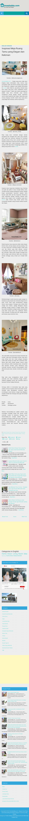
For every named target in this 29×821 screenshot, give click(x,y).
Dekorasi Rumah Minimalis (22, 815)
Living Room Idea (20, 554)
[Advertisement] (14, 30)
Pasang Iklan (5, 796)
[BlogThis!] (4, 442)
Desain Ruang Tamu (7, 432)
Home (14, 516)
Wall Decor (4, 555)
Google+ (5, 439)
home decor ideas (11, 555)
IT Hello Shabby (8, 815)
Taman (3, 635)
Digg (18, 439)
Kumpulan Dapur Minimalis (7, 630)
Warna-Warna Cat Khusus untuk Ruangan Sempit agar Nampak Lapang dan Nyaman (17, 501)
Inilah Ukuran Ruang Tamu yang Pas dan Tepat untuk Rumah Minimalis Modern (17, 449)
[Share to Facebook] (7, 442)
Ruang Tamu (5, 626)
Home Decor (7, 554)
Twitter (19, 437)
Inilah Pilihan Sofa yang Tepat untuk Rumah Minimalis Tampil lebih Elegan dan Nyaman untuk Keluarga (17, 475)
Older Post (24, 516)
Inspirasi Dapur (5, 628)
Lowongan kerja (5, 793)
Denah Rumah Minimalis (7, 614)
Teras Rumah (5, 623)
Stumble (12, 439)
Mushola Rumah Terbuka (7, 647)
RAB (3, 650)
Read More (14, 458)
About (3, 786)
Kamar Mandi (5, 638)
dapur (3, 618)
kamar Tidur (4, 633)
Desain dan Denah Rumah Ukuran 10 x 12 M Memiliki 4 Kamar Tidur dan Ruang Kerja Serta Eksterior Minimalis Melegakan (17, 726)
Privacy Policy (5, 791)
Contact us (4, 789)
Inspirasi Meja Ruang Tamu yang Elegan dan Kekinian (13, 51)
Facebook (12, 437)
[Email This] (3, 442)
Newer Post (5, 516)
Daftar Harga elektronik (7, 645)
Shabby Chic (14, 817)
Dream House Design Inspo (13, 692)
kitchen (19, 555)
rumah (4, 88)
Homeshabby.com (6, 81)
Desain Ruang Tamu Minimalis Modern (13, 433)
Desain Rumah (5, 611)
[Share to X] (6, 442)
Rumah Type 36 (5, 643)
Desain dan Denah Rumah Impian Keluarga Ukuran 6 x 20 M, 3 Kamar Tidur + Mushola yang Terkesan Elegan (17, 762)
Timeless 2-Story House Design (14, 718)
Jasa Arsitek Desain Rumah (8, 798)
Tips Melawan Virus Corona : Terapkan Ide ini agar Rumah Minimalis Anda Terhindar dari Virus (17, 488)
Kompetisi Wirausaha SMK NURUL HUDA (10, 801)
